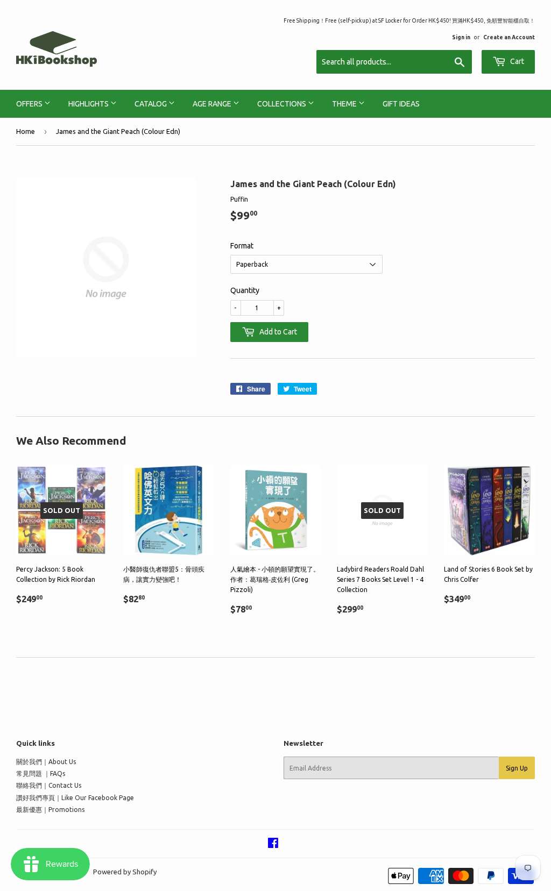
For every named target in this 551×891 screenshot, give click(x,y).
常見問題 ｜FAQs (40, 773)
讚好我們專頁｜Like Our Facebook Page (75, 797)
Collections (282, 103)
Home (25, 131)
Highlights (89, 103)
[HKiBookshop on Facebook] (273, 844)
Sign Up (517, 768)
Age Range (213, 103)
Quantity (244, 290)
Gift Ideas (401, 103)
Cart (516, 61)
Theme (345, 103)
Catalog (151, 103)
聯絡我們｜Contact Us (48, 785)
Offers (30, 103)
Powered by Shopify (125, 871)
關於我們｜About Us (46, 761)
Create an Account (509, 37)
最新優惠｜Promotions (50, 809)
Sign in (461, 37)
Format (241, 245)
